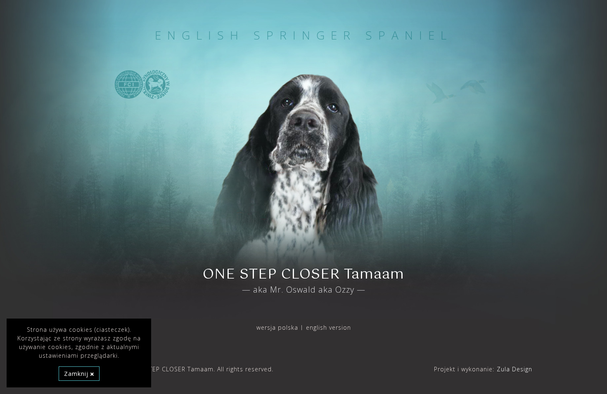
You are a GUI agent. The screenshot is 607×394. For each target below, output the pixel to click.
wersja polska (277, 327)
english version (328, 327)
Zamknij (77, 374)
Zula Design (514, 369)
